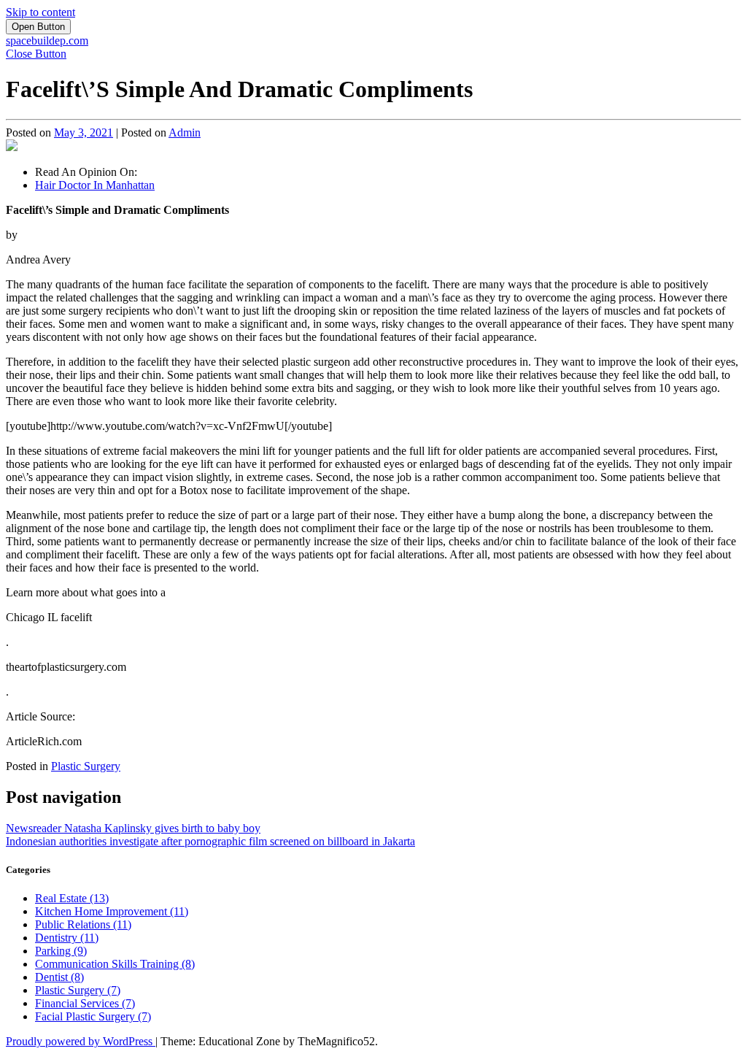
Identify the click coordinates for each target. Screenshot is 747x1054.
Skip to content (40, 12)
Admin (185, 132)
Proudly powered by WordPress (80, 1041)
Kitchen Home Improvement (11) (111, 911)
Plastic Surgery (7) (77, 990)
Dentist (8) (59, 977)
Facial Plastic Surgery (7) (93, 1016)
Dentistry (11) (66, 937)
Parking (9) (61, 951)
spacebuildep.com (47, 40)
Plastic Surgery (85, 766)
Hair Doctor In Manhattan (95, 185)
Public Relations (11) (83, 924)
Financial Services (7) (85, 1003)
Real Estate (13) (72, 898)
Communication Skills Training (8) (115, 964)
